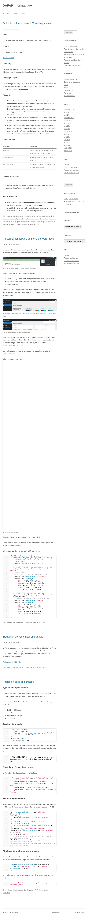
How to (26, 622)
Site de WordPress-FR (71, 173)
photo (46, 890)
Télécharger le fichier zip (12, 662)
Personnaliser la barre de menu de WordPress (28, 238)
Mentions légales (80, 912)
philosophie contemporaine (21, 222)
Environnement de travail (72, 82)
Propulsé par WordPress (10, 912)
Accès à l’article (8, 58)
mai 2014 (67, 142)
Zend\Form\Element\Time (72, 65)
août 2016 (67, 126)
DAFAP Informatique (17, 5)
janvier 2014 (68, 151)
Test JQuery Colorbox (71, 46)
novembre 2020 (69, 118)
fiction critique (10, 219)
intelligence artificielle (32, 219)
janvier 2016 (68, 131)
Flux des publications (71, 167)
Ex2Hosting (56, 912)
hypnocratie (20, 219)
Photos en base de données (18, 681)
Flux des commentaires (71, 170)
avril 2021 (67, 115)
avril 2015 (67, 134)
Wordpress (33, 622)
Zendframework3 (69, 96)
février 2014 (68, 148)
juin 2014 (67, 140)
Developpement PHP (31, 890)
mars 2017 (67, 123)
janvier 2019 (68, 120)
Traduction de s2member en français (23, 636)
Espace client (19, 13)
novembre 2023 (69, 112)
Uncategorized (28, 216)
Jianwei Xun (44, 219)
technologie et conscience (20, 224)
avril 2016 (67, 129)
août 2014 (67, 137)
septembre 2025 (69, 109)
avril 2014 (67, 145)
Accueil (6, 13)
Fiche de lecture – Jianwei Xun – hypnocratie (27, 23)
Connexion (67, 164)
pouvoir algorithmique (38, 222)
